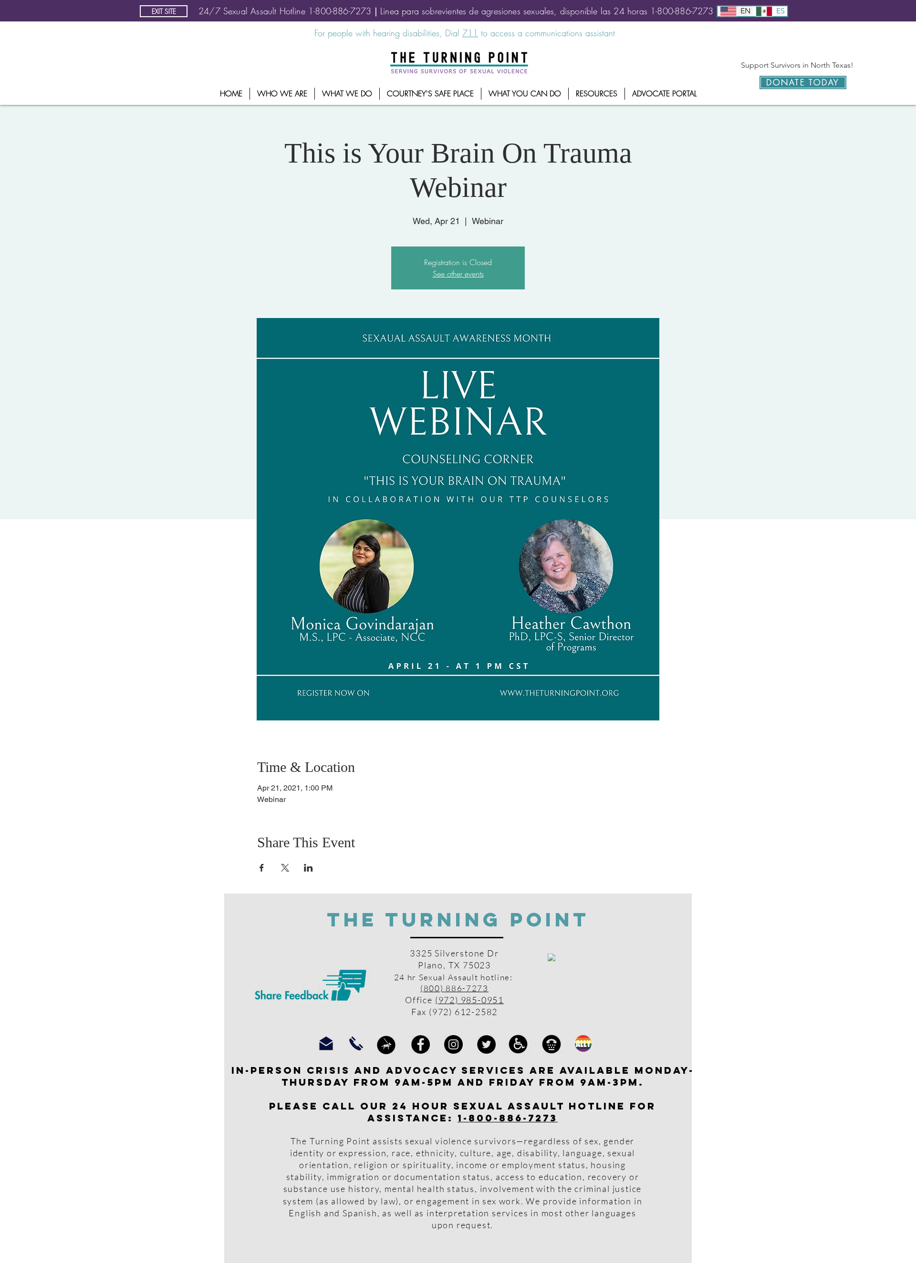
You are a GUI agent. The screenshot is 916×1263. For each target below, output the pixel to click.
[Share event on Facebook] (261, 868)
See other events (458, 273)
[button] (282, 94)
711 (470, 33)
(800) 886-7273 (454, 988)
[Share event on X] (285, 868)
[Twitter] (486, 1044)
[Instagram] (453, 1044)
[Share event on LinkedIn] (308, 868)
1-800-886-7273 (508, 1118)
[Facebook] (420, 1044)
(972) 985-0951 (469, 1000)
